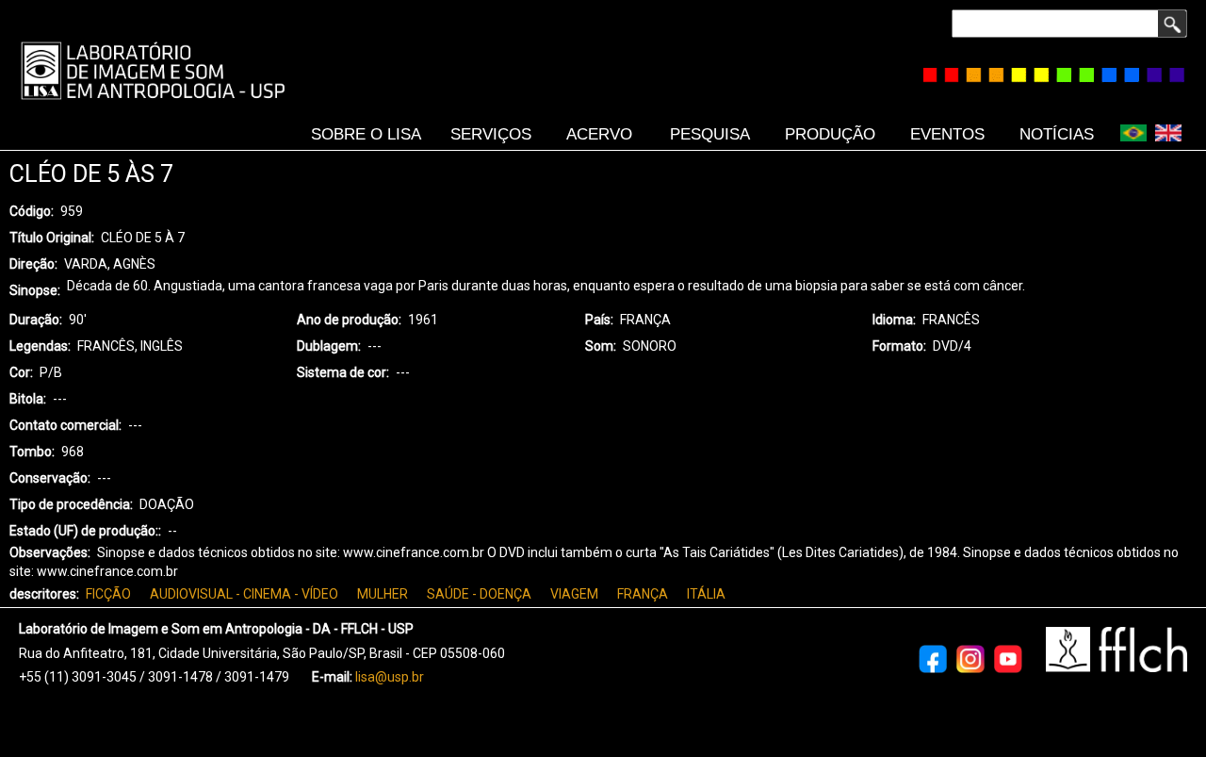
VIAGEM (574, 593)
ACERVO (599, 133)
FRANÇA (642, 593)
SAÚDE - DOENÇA (479, 593)
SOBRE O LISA (366, 133)
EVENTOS (947, 133)
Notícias (1056, 133)
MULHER (382, 593)
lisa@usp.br (389, 676)
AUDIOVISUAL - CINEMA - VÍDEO (244, 593)
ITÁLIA (706, 593)
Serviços (490, 133)
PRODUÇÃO (830, 133)
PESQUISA (710, 133)
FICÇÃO (108, 593)
